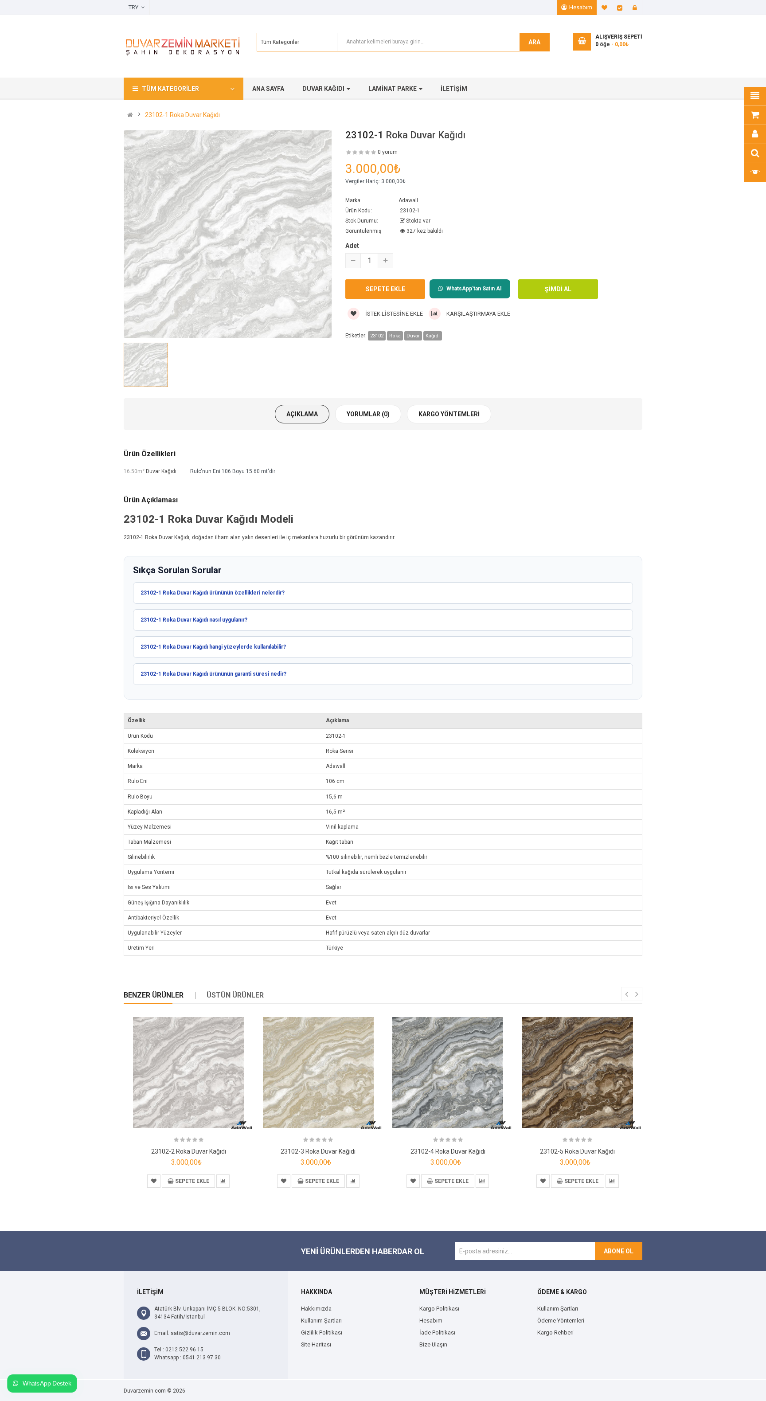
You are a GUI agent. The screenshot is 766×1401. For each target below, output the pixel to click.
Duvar (413, 336)
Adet (352, 245)
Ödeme (619, 7)
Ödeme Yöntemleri (560, 1320)
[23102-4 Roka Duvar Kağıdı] (447, 1072)
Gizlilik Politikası (321, 1332)
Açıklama (302, 414)
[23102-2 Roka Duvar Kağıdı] (188, 1072)
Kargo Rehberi (555, 1332)
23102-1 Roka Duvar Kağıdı (182, 114)
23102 (376, 336)
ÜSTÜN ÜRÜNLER (235, 995)
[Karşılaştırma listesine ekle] (223, 1181)
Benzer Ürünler (154, 995)
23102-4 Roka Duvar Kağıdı (447, 1151)
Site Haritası (316, 1344)
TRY (135, 7)
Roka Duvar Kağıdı (425, 135)
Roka (395, 336)
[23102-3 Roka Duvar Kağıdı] (318, 1072)
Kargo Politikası (439, 1308)
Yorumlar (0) (368, 414)
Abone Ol (618, 1251)
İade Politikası (437, 1332)
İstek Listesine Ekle (393, 313)
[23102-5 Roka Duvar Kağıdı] (577, 1072)
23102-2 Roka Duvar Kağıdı (188, 1151)
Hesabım (580, 7)
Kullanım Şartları (321, 1320)
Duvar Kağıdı (161, 471)
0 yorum (388, 152)
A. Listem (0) (604, 7)
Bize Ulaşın (433, 1344)
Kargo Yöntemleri (449, 414)
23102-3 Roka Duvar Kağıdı (318, 1151)
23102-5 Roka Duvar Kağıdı (577, 1151)
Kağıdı (433, 336)
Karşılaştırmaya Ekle (477, 313)
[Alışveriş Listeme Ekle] (153, 1181)
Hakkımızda (316, 1308)
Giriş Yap (634, 7)
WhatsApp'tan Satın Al (473, 289)
